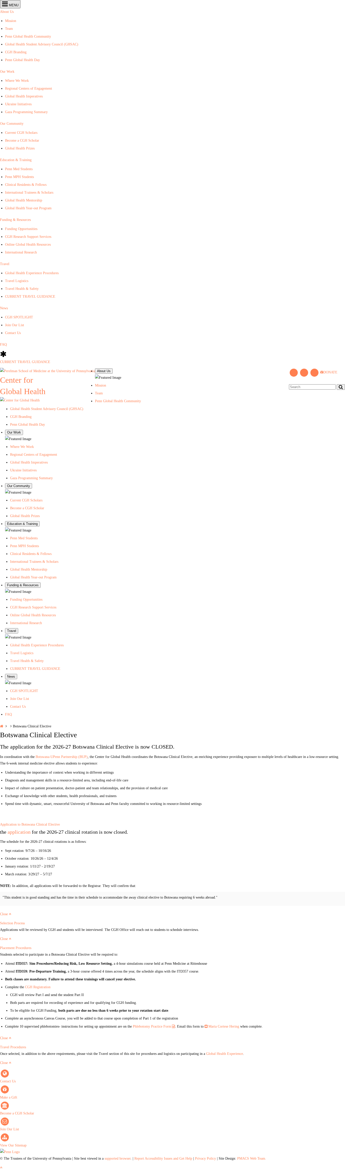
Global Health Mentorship (23, 200)
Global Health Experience (224, 1054)
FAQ (3, 344)
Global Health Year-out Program (28, 208)
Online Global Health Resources (28, 244)
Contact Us (13, 333)
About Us (7, 12)
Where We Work (17, 81)
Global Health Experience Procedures (32, 273)
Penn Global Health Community (28, 36)
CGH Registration (38, 987)
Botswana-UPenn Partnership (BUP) (62, 757)
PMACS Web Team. (251, 1158)
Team (9, 29)
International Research (21, 252)
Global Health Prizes (20, 148)
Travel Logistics (16, 281)
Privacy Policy (205, 1158)
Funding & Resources (15, 220)
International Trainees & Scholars (29, 192)
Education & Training (16, 160)
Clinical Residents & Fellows (25, 185)
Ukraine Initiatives (18, 104)
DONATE (330, 372)
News (4, 308)
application (19, 832)
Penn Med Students (19, 169)
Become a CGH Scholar (22, 140)
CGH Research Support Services (28, 237)
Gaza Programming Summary (26, 112)
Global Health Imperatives (24, 96)
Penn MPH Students (19, 177)
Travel (4, 264)
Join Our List (14, 325)
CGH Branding (16, 52)
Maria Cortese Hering (223, 1026)
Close (4, 914)
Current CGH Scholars (21, 133)
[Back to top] (1, 1167)
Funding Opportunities (21, 229)
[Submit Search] (341, 387)
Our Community (11, 123)
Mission (10, 21)
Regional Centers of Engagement (28, 88)
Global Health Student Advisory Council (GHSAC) (41, 44)
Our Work (7, 71)
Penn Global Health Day (22, 60)
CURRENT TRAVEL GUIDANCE (30, 296)
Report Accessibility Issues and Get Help (163, 1158)
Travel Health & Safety (22, 289)
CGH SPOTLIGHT (19, 317)
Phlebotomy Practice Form (152, 1026)
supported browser (118, 1158)
